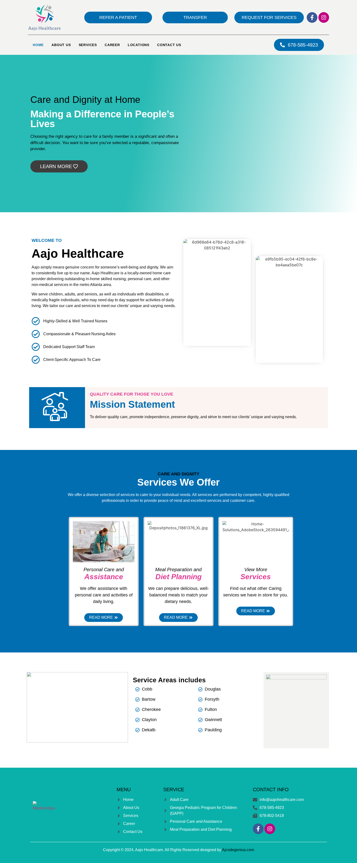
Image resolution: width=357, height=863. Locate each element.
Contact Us (169, 45)
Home (38, 45)
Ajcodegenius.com (238, 850)
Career (112, 45)
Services (88, 45)
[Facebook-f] (312, 17)
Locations (138, 45)
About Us (61, 45)
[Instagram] (323, 17)
